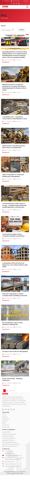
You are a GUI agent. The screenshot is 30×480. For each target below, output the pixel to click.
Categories (5, 419)
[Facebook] (11, 4)
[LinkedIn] (16, 4)
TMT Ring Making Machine (9, 442)
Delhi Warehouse (10, 462)
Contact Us (5, 425)
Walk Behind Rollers (7, 436)
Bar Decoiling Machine (8, 438)
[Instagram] (14, 4)
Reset (22, 30)
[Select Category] (7, 30)
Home (2, 18)
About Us (5, 417)
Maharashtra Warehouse (12, 466)
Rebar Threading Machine (9, 446)
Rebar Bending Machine (9, 434)
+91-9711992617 (9, 451)
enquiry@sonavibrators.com (13, 455)
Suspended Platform (8, 440)
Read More (5, 62)
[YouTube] (19, 4)
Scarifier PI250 (6, 432)
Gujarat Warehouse (10, 464)
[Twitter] (14, 410)
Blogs (3, 423)
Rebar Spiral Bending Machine (11, 444)
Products (4, 421)
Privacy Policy (6, 427)
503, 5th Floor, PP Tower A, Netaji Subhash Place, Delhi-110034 (14, 458)
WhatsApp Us (9, 453)
